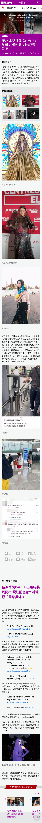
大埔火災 (31, 7)
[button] (35, 793)
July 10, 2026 (12, 637)
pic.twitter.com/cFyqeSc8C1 (18, 671)
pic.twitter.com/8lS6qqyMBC (18, 629)
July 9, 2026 (29, 679)
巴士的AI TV (13, 7)
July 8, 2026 (30, 707)
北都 (23, 7)
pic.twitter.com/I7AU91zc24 (18, 702)
